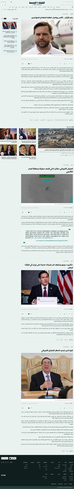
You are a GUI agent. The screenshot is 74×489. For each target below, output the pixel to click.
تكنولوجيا (35, 7)
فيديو (19, 7)
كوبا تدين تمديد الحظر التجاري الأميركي (57, 350)
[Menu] (72, 7)
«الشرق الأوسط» (66, 59)
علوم (39, 466)
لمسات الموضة (25, 468)
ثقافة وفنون (44, 7)
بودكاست (16, 7)
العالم (54, 7)
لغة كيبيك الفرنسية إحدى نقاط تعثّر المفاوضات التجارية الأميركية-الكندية (9, 37)
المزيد (10, 7)
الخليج (71, 466)
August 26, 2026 (62, 240)
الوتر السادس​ (45, 466)
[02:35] (27, 133)
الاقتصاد (48, 7)
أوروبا (65, 466)
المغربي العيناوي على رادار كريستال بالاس (61, 9)
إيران (57, 339)
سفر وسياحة (25, 466)
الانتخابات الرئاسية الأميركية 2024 (61, 120)
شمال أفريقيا (70, 468)
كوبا (67, 451)
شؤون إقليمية (71, 471)
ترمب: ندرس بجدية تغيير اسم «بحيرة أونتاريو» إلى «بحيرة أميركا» (8, 32)
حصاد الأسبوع (64, 476)
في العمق (23, 7)
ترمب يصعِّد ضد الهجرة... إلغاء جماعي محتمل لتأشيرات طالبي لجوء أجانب (9, 46)
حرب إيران (66, 339)
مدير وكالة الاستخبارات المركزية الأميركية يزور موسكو (9, 41)
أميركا (31, 120)
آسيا (65, 468)
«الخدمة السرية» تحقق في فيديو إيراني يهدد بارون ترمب (9, 51)
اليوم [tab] (5, 18)
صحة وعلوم (39, 7)
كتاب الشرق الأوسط (57, 468)
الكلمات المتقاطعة (44, 476)
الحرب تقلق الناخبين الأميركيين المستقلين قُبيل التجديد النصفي (59, 150)
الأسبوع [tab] (2, 18)
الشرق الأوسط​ (58, 7)
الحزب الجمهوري (50, 120)
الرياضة (27, 7)
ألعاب (13, 7)
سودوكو (46, 478)
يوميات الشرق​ (31, 7)
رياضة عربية (71, 478)
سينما (46, 468)
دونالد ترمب (36, 120)
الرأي (51, 7)
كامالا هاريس (42, 120)
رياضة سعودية (71, 476)
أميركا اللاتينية (64, 471)
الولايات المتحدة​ (65, 14)
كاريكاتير (59, 466)
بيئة (39, 468)
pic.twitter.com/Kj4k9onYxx (44, 238)
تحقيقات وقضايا (64, 478)
